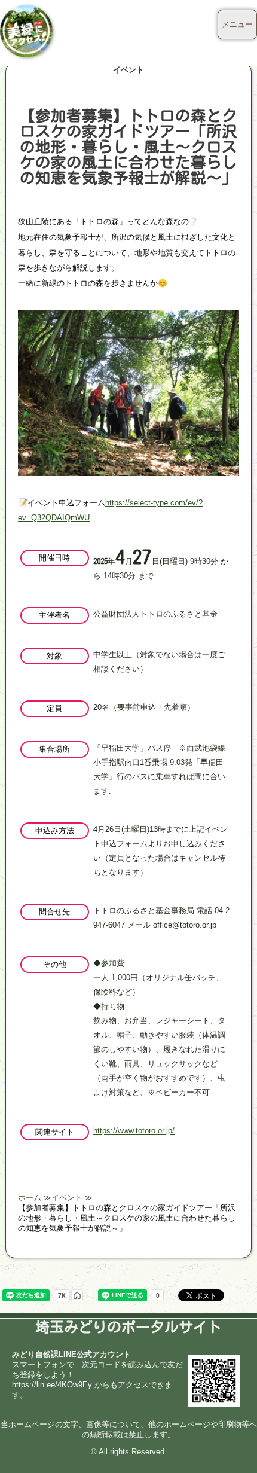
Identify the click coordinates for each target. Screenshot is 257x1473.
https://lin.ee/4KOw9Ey (52, 1384)
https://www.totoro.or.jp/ (134, 1130)
